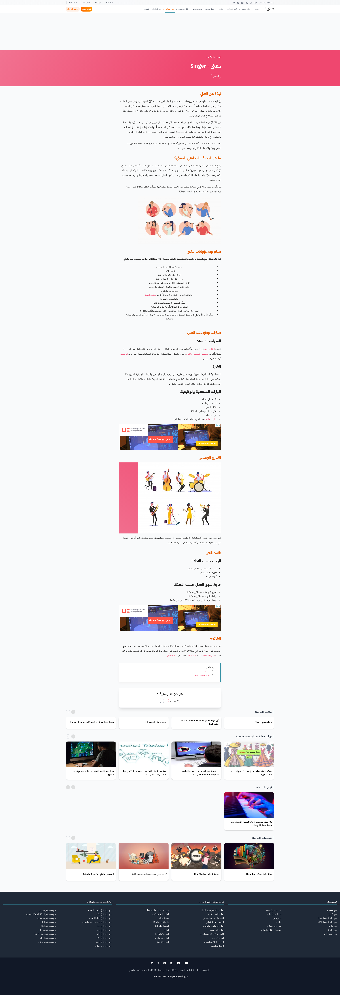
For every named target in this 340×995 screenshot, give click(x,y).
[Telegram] (238, 3)
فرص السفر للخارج (231, 9)
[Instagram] (247, 3)
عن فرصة (98, 2)
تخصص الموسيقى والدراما (197, 354)
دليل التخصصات (183, 9)
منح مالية (333, 926)
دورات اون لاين (246, 9)
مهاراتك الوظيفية (207, 655)
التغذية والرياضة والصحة (214, 942)
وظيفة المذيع (150, 295)
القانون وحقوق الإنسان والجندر (212, 934)
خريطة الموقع (134, 970)
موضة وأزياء (164, 918)
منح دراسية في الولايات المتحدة (100, 910)
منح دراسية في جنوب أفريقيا (45, 934)
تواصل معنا (86, 2)
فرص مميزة (332, 901)
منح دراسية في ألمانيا (104, 934)
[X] (251, 3)
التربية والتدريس (217, 938)
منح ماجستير (332, 910)
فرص (256, 9)
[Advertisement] (170, 989)
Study (208, 671)
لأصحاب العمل (73, 2)
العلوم (166, 930)
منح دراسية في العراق (48, 938)
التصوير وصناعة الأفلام (215, 922)
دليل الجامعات (156, 9)
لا (162, 700)
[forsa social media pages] (186, 963)
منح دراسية (332, 930)
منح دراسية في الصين (103, 942)
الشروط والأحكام (178, 970)
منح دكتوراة (332, 914)
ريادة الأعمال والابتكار (161, 922)
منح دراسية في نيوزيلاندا (47, 942)
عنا (198, 970)
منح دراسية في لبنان (48, 922)
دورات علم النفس (217, 930)
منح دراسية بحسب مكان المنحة (99, 901)
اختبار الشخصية (209, 9)
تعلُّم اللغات (192, 655)
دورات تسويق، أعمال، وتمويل (157, 910)
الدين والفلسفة (163, 942)
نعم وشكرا (174, 700)
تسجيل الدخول (72, 9)
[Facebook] (255, 3)
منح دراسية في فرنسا (48, 930)
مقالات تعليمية (197, 9)
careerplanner (203, 675)
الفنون (216, 76)
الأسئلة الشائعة (149, 970)
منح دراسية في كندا (104, 926)
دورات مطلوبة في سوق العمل (212, 910)
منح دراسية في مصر (104, 930)
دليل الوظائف (170, 9)
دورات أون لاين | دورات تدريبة (211, 901)
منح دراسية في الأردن (103, 914)
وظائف (221, 9)
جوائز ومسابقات (330, 934)
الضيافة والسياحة (162, 926)
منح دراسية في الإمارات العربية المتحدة (97, 922)
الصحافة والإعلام (217, 946)
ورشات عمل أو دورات (273, 910)
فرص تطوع (276, 918)
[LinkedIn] (242, 3)
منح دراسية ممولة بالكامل (327, 922)
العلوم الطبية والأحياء (160, 914)
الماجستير (124, 354)
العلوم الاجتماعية (162, 938)
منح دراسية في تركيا (104, 938)
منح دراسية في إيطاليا (48, 926)
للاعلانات (191, 970)
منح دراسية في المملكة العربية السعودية (41, 914)
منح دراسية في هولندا (103, 946)
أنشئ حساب (86, 9)
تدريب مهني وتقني (274, 926)
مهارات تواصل (210, 419)
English (108, 2)
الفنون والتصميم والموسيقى (213, 918)
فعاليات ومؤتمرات (274, 914)
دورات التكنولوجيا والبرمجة (213, 926)
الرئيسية (205, 970)
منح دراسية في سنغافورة (46, 918)
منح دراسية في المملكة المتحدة (100, 918)
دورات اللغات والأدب (216, 914)
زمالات (279, 922)
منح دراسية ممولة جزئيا (327, 918)
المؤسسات (146, 9)
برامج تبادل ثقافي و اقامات (271, 930)
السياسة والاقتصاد (161, 934)
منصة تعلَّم (172, 655)
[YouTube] (233, 3)
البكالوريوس (209, 349)
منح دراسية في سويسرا (47, 910)
